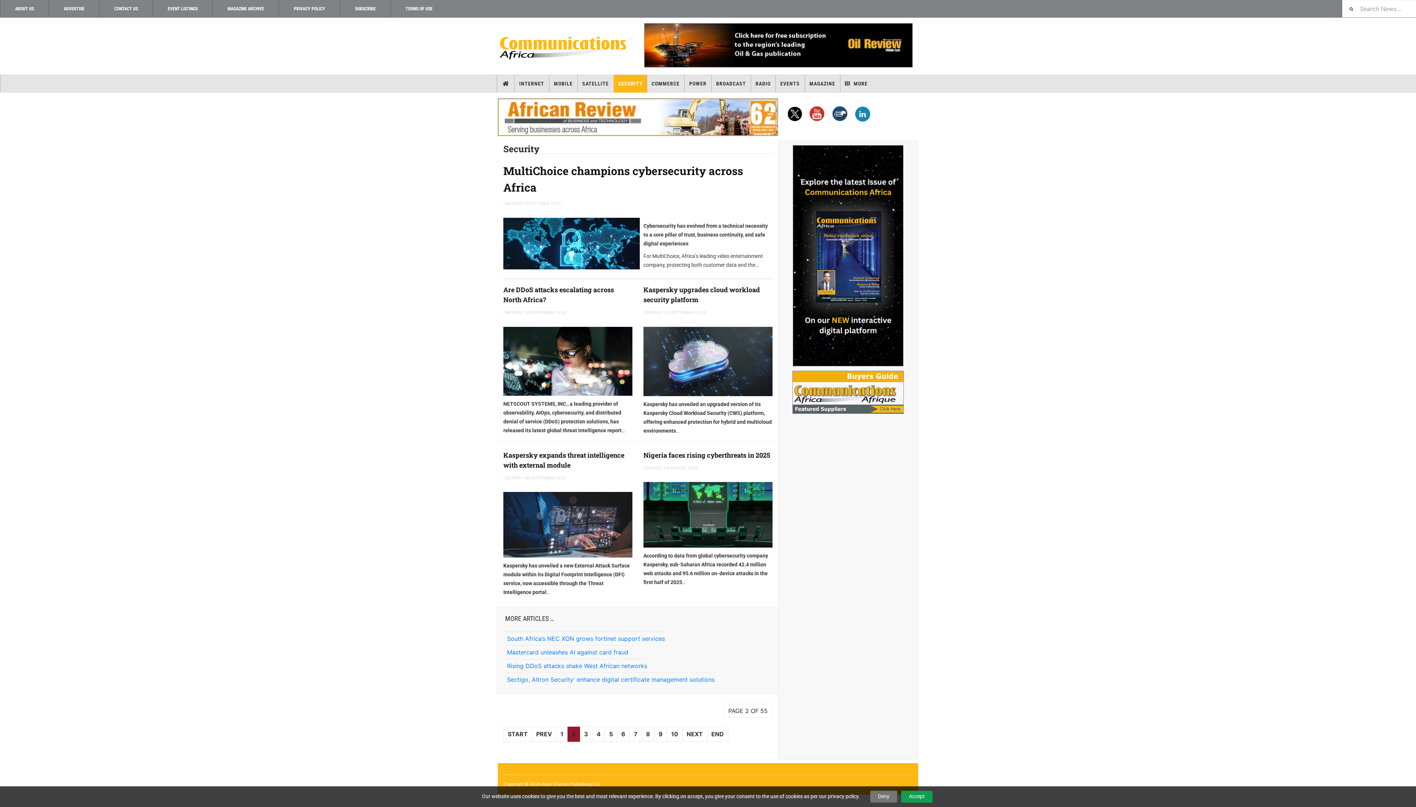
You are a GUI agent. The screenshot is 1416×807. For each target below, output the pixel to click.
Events (790, 84)
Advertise (74, 8)
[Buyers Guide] (848, 392)
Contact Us (126, 8)
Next (695, 734)
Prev (544, 734)
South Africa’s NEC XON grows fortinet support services (586, 638)
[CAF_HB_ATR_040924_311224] (638, 117)
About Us (24, 8)
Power (698, 84)
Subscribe (365, 8)
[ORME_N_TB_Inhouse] (778, 45)
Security (630, 84)
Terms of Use (419, 8)
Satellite (595, 84)
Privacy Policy (309, 8)
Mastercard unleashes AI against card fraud (567, 652)
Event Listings (183, 8)
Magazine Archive (246, 8)
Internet (531, 84)
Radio (763, 84)
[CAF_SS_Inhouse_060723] (848, 255)
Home (505, 83)
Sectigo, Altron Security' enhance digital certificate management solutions (611, 679)
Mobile (563, 84)
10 (674, 734)
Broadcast (731, 84)
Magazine (822, 84)
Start (518, 734)
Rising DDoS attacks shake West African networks (577, 666)
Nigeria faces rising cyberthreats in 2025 (706, 455)
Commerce (666, 84)
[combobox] (1379, 8)
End (717, 734)
